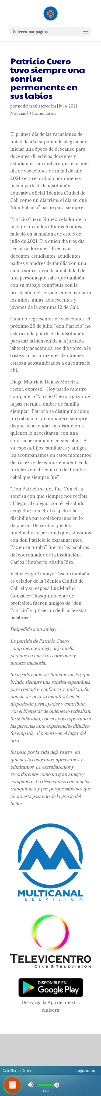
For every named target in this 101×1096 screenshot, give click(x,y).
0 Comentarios (42, 113)
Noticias (18, 113)
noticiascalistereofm (37, 106)
